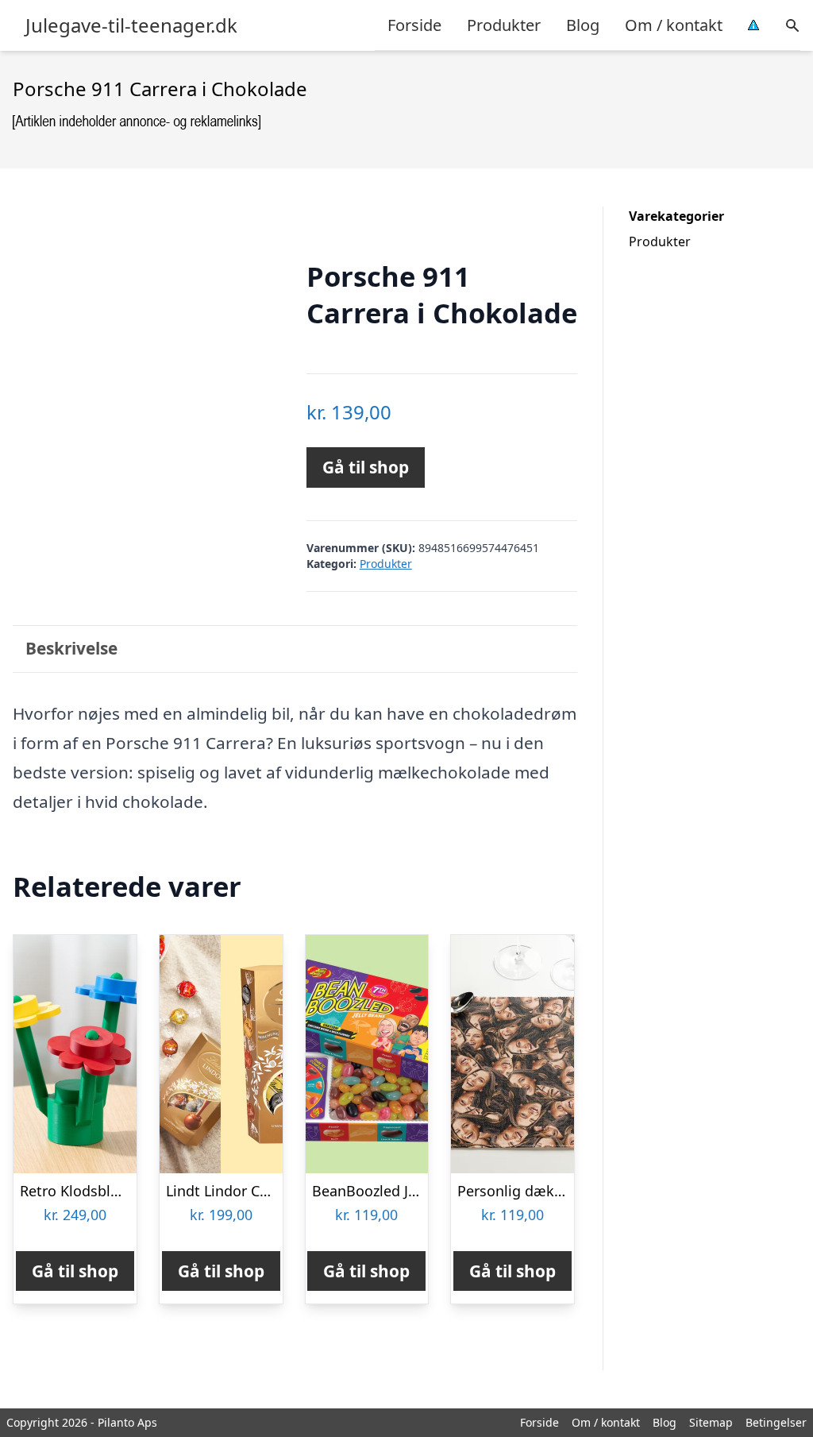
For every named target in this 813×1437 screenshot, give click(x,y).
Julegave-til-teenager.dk (131, 25)
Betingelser (776, 1422)
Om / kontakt (673, 25)
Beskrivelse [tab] (71, 648)
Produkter (504, 25)
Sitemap (711, 1422)
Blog (582, 25)
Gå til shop (365, 467)
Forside (414, 25)
